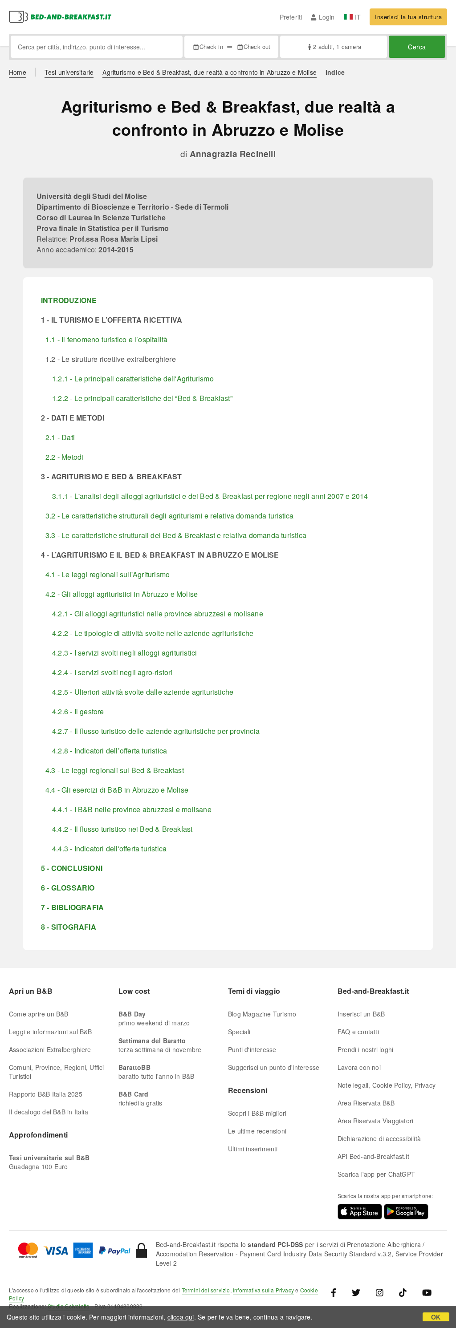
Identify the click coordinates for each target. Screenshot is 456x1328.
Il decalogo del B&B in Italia (48, 1111)
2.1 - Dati (60, 437)
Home (17, 72)
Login (326, 16)
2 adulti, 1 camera (337, 46)
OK (435, 1316)
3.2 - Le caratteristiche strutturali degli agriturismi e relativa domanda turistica (169, 515)
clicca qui (180, 1316)
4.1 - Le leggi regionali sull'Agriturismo (107, 574)
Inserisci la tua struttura (408, 16)
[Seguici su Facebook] (337, 1292)
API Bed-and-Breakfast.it (373, 1156)
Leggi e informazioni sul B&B (50, 1031)
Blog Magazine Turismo (262, 1013)
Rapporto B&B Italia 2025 (45, 1093)
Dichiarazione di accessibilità (379, 1138)
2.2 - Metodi (64, 457)
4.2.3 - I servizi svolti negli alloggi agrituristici (124, 653)
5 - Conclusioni (71, 868)
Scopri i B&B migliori (257, 1113)
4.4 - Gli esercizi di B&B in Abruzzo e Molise (116, 790)
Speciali (239, 1031)
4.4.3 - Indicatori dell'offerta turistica (109, 848)
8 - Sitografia (68, 927)
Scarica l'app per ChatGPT (376, 1174)
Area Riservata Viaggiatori (375, 1120)
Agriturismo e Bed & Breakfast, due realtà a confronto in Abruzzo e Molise (209, 72)
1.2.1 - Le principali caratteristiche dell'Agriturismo (133, 378)
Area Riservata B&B (366, 1102)
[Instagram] (379, 1292)
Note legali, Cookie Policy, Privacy (387, 1085)
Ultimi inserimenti (253, 1148)
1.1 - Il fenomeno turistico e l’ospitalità (106, 339)
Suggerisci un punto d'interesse (273, 1067)
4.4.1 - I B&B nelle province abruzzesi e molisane (132, 809)
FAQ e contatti (358, 1031)
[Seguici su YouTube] (426, 1292)
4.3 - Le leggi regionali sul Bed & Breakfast (114, 770)
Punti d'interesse (252, 1049)
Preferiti (291, 16)
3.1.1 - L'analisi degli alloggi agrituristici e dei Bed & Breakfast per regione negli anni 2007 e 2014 (210, 496)
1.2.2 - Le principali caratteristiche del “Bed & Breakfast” (142, 398)
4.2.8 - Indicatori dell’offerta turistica (109, 750)
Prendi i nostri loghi (365, 1049)
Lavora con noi (359, 1067)
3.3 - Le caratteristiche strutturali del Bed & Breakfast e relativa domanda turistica (175, 535)
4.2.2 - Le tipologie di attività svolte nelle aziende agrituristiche (153, 633)
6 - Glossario (68, 888)
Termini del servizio (206, 1290)
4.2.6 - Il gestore (78, 711)
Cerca (417, 46)
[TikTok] (402, 1292)
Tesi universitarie (69, 72)
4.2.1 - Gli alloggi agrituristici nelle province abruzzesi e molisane (157, 613)
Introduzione (69, 300)
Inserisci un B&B (361, 1013)
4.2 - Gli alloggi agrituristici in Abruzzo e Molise (121, 594)
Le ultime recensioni (257, 1130)
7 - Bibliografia (72, 907)
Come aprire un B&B (39, 1013)
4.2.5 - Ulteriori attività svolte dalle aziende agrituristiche (142, 692)
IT (358, 16)
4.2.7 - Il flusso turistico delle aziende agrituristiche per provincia (156, 731)
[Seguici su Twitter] (356, 1292)
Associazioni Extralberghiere (50, 1049)
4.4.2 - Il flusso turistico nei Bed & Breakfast (122, 829)
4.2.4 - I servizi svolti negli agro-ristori (112, 672)
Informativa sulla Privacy (263, 1290)
